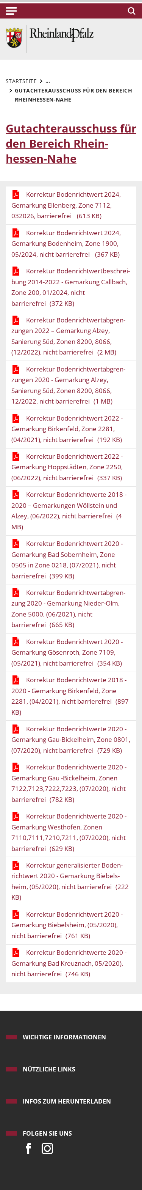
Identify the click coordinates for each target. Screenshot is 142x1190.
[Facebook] (26, 1146)
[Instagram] (45, 1146)
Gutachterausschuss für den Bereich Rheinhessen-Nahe (71, 143)
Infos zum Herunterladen (67, 1101)
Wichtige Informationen (64, 1037)
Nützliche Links (49, 1069)
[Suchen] (130, 10)
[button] (11, 10)
